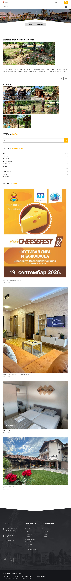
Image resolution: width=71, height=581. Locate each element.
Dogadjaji (15, 576)
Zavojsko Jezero (31, 549)
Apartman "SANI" (7, 430)
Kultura (35, 174)
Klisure (28, 531)
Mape (45, 534)
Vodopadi (29, 544)
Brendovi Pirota (35, 171)
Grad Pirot (35, 156)
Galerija (46, 531)
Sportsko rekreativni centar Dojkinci (18, 578)
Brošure (46, 529)
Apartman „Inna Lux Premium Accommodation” (16, 374)
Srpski (6, 2)
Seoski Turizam (31, 539)
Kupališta (29, 534)
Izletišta (29, 529)
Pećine (28, 536)
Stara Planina (30, 542)
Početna (5, 576)
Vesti (35, 153)
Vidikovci (29, 547)
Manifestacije (35, 158)
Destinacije (35, 166)
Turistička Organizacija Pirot (10, 573)
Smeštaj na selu (35, 161)
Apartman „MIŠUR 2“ (8, 487)
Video (45, 536)
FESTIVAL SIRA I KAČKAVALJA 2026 (12, 280)
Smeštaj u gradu (35, 163)
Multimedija (35, 176)
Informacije (35, 169)
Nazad (30, 24)
